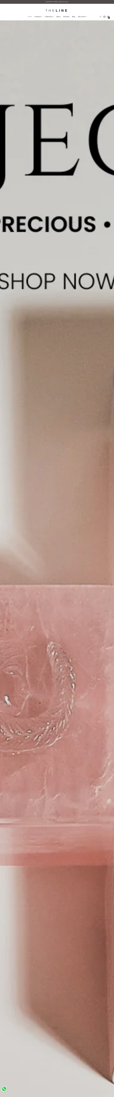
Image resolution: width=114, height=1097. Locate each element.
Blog (73, 16)
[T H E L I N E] (57, 10)
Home (30, 16)
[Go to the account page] (104, 16)
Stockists (66, 16)
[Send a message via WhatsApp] (4, 1089)
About (58, 16)
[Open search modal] (100, 16)
